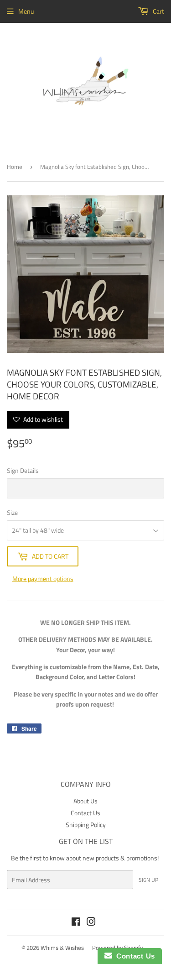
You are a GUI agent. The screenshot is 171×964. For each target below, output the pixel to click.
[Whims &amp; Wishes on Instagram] (91, 922)
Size (12, 512)
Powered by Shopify (117, 947)
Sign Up (148, 879)
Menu (26, 11)
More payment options (42, 578)
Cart (157, 11)
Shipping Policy (86, 824)
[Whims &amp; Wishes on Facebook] (76, 922)
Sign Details (23, 470)
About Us (85, 801)
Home (14, 166)
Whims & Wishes (62, 947)
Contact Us (85, 812)
